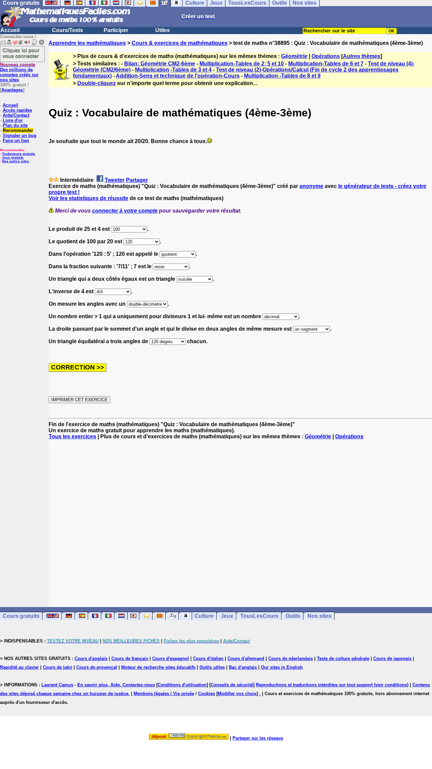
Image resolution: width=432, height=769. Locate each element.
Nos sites (319, 616)
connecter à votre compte (125, 211)
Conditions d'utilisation (182, 684)
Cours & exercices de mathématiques (179, 43)
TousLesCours (259, 616)
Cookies (206, 693)
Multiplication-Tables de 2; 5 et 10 (241, 63)
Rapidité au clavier (19, 667)
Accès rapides (17, 110)
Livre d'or (13, 120)
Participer (116, 30)
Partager (137, 180)
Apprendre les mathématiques (87, 43)
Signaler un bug (19, 135)
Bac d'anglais (243, 667)
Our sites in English (282, 667)
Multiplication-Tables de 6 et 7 (325, 63)
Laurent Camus (57, 684)
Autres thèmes (361, 56)
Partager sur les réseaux (258, 738)
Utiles (162, 30)
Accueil (10, 30)
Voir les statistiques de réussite (88, 198)
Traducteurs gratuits (18, 154)
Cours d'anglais (91, 658)
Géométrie (294, 56)
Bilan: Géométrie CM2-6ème (159, 63)
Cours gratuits (21, 616)
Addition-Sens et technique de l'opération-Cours (178, 76)
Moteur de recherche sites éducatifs (158, 667)
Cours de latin (57, 667)
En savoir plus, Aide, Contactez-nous (116, 684)
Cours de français (129, 658)
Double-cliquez (96, 83)
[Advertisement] (240, 517)
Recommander (18, 130)
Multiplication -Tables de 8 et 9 (282, 76)
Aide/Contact (16, 115)
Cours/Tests (67, 30)
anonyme (311, 186)
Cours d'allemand (245, 658)
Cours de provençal (96, 667)
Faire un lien (16, 140)
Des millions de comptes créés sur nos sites (19, 72)
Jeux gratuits (13, 157)
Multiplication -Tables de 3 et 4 (173, 70)
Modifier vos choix (237, 693)
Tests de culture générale (343, 658)
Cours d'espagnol (170, 658)
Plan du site (15, 125)
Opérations (326, 56)
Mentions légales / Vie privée (164, 693)
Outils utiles (212, 667)
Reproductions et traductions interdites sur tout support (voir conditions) (332, 684)
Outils (293, 616)
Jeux (227, 616)
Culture (204, 616)
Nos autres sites (15, 161)
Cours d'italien (208, 658)
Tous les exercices (72, 436)
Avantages (12, 89)
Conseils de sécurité (232, 684)
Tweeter (115, 180)
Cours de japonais (392, 658)
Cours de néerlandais (290, 658)
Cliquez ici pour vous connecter (20, 53)
